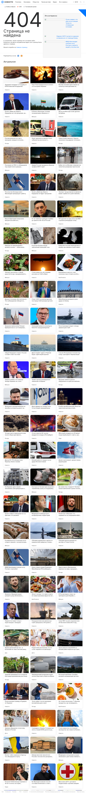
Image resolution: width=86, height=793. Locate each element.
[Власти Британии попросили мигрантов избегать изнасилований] (16, 213)
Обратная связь (80, 791)
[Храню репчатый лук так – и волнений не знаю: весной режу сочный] (16, 642)
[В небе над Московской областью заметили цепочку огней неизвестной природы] (69, 400)
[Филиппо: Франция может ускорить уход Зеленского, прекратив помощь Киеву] (16, 588)
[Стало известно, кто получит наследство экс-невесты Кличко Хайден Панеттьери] (69, 722)
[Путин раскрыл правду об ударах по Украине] (16, 695)
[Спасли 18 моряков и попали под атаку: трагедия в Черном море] (69, 347)
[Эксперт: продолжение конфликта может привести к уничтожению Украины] (69, 186)
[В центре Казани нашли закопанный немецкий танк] (43, 239)
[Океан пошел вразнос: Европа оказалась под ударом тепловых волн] (69, 132)
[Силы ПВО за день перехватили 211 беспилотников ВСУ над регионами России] (69, 615)
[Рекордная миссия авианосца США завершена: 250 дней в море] (43, 615)
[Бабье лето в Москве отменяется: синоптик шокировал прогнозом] (69, 159)
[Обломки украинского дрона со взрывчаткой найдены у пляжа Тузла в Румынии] (43, 534)
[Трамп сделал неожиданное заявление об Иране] (43, 373)
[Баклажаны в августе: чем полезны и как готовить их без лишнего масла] (69, 266)
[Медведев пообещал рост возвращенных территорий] (43, 508)
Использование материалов (68, 791)
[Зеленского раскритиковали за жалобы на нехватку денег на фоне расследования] (16, 400)
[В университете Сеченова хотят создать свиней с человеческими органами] (16, 534)
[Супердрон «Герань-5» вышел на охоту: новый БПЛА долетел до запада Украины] (43, 722)
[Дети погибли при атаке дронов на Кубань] (69, 105)
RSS (20, 791)
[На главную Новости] (8, 2)
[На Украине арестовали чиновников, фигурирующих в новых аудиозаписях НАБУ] (16, 481)
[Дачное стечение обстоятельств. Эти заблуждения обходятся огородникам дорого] (16, 293)
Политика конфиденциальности (52, 791)
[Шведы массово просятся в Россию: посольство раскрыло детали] (43, 749)
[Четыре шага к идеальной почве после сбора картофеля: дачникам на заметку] (16, 427)
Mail (3, 791)
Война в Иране (10, 6)
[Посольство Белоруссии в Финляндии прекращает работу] (16, 186)
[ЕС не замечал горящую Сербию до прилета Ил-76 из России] (43, 213)
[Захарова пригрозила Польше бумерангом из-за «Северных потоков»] (16, 320)
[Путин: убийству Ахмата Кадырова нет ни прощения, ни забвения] (16, 105)
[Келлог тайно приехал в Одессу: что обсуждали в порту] (16, 749)
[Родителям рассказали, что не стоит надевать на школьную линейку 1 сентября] (43, 642)
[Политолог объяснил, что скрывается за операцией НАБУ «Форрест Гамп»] (69, 508)
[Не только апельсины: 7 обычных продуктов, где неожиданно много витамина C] (69, 695)
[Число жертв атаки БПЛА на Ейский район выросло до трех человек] (69, 642)
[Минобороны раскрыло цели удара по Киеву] (69, 293)
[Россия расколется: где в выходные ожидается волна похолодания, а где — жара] (16, 132)
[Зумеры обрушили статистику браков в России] (16, 722)
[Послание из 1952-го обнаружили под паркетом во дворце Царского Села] (16, 159)
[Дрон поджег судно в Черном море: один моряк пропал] (43, 347)
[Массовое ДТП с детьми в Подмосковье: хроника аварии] (69, 776)
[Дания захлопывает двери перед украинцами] (69, 454)
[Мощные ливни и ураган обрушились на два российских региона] (69, 373)
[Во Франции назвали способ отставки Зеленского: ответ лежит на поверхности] (43, 776)
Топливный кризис (31, 6)
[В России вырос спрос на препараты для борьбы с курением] (69, 588)
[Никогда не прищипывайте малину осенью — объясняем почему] (16, 239)
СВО (20, 6)
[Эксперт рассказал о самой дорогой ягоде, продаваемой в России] (16, 266)
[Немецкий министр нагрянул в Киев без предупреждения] (43, 320)
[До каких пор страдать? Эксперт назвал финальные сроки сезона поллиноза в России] (69, 481)
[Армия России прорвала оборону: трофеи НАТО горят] (43, 159)
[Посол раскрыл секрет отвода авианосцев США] (69, 320)
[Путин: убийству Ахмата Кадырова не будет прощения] (43, 186)
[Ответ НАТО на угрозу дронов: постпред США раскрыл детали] (43, 293)
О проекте (25, 791)
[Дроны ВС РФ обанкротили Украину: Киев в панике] (16, 454)
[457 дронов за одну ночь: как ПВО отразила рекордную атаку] (69, 213)
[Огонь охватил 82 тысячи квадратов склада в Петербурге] (43, 427)
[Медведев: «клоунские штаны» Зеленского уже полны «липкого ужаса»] (69, 749)
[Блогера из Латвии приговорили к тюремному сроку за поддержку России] (43, 481)
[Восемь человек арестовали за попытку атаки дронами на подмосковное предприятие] (69, 79)
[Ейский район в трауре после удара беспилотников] (43, 454)
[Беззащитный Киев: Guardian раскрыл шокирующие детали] (69, 668)
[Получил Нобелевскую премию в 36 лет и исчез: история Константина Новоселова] (16, 776)
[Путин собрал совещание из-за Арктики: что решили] (16, 508)
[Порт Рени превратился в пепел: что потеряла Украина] (43, 79)
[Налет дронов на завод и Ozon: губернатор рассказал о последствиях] (43, 132)
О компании (8, 791)
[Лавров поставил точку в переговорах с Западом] (16, 615)
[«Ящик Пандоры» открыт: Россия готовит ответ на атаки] (16, 347)
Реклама (14, 791)
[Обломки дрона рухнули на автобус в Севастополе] (69, 534)
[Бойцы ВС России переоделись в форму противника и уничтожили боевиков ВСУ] (69, 239)
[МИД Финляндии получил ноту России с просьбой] (16, 561)
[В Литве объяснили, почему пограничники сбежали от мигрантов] (43, 105)
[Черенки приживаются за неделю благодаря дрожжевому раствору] (16, 668)
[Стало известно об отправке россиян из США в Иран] (43, 266)
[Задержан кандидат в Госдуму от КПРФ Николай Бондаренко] (16, 79)
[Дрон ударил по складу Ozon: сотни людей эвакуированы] (43, 400)
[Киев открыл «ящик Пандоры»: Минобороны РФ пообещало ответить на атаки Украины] (43, 561)
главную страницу (21, 47)
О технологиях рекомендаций (36, 791)
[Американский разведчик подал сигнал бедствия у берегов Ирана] (43, 668)
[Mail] (2, 2)
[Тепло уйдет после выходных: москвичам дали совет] (43, 695)
